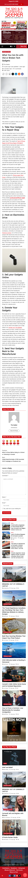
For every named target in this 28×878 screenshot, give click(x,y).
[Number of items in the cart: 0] (21, 4)
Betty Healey (5, 769)
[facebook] (10, 876)
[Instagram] (14, 876)
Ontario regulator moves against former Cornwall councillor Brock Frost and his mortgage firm (6, 554)
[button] (2, 46)
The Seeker (7, 64)
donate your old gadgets (15, 327)
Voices (5, 763)
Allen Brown (5, 616)
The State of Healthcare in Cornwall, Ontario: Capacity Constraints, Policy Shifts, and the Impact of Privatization (6, 545)
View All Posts (14, 430)
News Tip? (23, 46)
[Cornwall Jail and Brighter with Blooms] (14, 803)
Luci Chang (5, 640)
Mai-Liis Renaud (6, 817)
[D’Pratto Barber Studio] (14, 827)
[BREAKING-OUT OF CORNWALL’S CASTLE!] (14, 574)
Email (4, 503)
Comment (5, 475)
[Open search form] (14, 46)
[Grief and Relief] (14, 757)
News (12, 523)
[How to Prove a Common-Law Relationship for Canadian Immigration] (14, 698)
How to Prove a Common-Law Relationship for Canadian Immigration (12, 710)
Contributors (6, 868)
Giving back (21, 868)
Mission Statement (10, 870)
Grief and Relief (7, 767)
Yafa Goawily (6, 839)
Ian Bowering (6, 588)
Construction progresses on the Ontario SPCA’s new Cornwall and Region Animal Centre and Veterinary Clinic (6, 526)
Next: (13, 459)
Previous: (13, 452)
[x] (12, 876)
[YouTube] (17, 876)
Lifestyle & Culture (6, 51)
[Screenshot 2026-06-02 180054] (14, 36)
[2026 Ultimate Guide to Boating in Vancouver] (14, 650)
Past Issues (19, 870)
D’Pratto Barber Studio (10, 837)
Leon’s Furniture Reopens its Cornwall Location (6, 535)
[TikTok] (19, 876)
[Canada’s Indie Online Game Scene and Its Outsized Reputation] (14, 674)
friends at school (6, 232)
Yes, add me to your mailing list (12, 508)
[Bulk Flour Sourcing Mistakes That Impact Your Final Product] (14, 626)
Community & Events (8, 809)
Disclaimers (14, 868)
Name (4, 497)
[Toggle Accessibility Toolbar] (25, 875)
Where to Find (14, 872)
